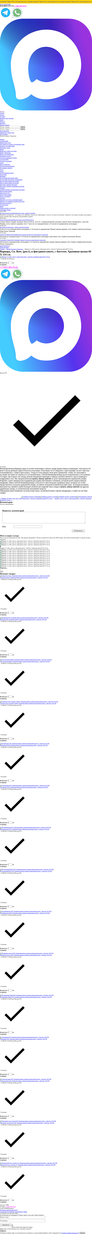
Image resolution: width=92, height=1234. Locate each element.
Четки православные (6, 195)
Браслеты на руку (5, 193)
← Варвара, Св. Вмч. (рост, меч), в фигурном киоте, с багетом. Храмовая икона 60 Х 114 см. (26, 498)
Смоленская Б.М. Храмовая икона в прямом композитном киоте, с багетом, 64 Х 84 (24, 787)
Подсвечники (4, 134)
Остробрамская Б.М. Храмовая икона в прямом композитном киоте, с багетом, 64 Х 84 (25, 913)
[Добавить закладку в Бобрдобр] (67, 496)
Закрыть (3, 1231)
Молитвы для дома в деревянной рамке (11, 200)
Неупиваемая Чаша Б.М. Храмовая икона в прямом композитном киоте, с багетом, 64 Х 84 (26, 997)
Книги (1, 206)
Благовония (3, 174)
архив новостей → (5, 246)
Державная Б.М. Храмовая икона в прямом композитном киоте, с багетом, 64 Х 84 (23, 1039)
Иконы (2, 149)
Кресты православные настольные (9, 181)
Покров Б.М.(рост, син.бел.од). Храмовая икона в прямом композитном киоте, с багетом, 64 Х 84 (27, 1165)
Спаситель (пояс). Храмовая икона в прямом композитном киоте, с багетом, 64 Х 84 (24, 577)
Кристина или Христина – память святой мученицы (14, 227)
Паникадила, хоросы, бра (7, 132)
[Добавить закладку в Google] (48, 496)
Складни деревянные (6, 161)
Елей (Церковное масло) (7, 173)
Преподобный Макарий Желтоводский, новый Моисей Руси (17, 220)
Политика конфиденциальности (9, 1210)
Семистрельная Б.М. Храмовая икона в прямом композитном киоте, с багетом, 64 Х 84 (24, 1081)
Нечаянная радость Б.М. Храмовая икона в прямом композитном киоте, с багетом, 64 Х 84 (25, 955)
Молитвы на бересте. (6, 203)
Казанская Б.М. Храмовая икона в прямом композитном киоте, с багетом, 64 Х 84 (23, 619)
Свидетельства (4, 205)
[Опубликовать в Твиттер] (84, 496)
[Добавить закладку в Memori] (30, 496)
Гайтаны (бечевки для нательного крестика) (12, 190)
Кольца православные (6, 191)
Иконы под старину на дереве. (8, 151)
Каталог (2, 111)
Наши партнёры (4, 247)
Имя (4, 526)
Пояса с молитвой (5, 196)
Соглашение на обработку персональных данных (13, 1212)
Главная (2, 249)
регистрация (7, 4)
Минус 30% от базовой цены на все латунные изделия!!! (47, 1)
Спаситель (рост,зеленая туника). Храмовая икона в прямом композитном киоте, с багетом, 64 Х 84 (28, 703)
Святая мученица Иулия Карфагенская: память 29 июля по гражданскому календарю (24, 234)
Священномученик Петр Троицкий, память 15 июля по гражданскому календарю (23, 240)
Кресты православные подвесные (9, 183)
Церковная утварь (5, 148)
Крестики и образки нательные (8, 184)
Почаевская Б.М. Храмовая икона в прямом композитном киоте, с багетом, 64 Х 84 (23, 745)
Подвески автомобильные (7, 166)
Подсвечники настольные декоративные (11, 179)
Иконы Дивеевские (5, 153)
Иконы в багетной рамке (7, 154)
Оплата (2, 115)
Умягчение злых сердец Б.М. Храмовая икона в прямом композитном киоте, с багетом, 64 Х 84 (27, 1123)
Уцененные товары (5, 210)
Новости (2, 121)
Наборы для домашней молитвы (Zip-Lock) (12, 201)
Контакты (2, 123)
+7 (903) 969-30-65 (20, 6)
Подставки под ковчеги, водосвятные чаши (12, 144)
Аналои (2, 139)
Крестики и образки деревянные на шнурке (12, 186)
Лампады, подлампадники (7, 146)
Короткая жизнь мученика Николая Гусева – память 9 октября (17, 213)
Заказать (5, 1225)
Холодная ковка (4, 131)
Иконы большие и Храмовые (15, 249)
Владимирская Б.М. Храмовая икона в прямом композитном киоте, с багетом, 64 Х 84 (24, 829)
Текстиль (2, 198)
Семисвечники (4, 141)
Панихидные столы (5, 143)
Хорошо (82, 1233)
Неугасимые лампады (6, 168)
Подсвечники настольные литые (9, 178)
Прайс (1, 120)
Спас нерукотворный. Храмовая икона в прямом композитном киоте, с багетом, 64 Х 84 (25, 661)
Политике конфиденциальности (70, 1233)
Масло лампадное (5, 164)
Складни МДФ (4, 159)
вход (1, 4)
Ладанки (2, 188)
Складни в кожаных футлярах (8, 158)
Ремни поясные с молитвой (7, 208)
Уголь (1, 169)
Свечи (1, 163)
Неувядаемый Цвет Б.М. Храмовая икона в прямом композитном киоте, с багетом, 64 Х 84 (26, 871)
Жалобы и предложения (6, 118)
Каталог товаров (4, 125)
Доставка (2, 116)
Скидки (2, 113)
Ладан (1, 171)
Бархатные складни (5, 156)
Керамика (2, 176)
